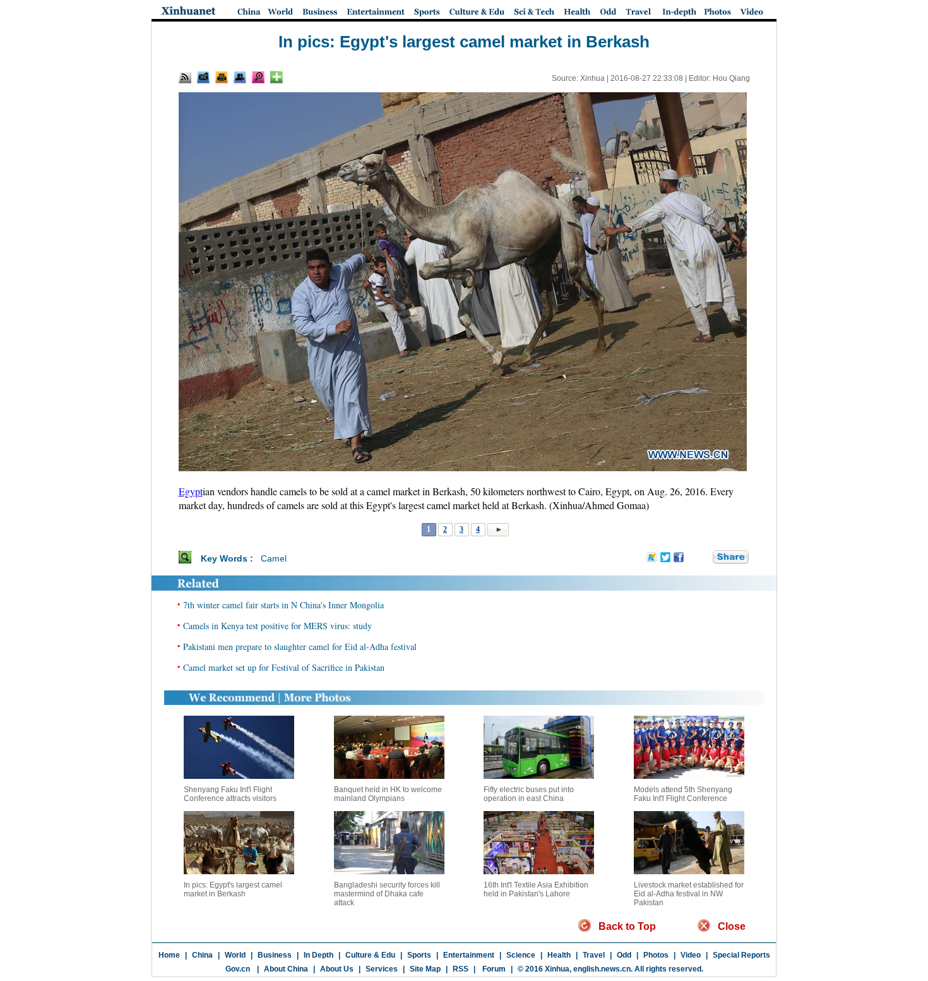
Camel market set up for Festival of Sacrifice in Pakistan (283, 667)
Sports (419, 955)
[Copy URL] (240, 77)
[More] (276, 77)
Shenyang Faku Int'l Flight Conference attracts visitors (230, 794)
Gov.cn (237, 969)
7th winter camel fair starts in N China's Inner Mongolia (283, 605)
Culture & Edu (370, 955)
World (235, 955)
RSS (460, 969)
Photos (656, 955)
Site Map (425, 969)
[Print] (221, 77)
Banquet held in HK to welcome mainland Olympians (388, 794)
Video (691, 955)
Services (382, 969)
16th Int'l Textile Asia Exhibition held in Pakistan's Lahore (536, 889)
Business (275, 955)
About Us (337, 969)
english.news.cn (602, 969)
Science (520, 955)
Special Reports (741, 955)
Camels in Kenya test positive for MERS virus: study (277, 626)
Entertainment (468, 955)
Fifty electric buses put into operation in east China (529, 794)
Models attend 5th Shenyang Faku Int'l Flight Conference (683, 794)
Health (559, 955)
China (202, 955)
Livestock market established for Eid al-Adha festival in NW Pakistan (689, 894)
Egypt (191, 491)
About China (286, 969)
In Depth (318, 955)
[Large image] (258, 77)
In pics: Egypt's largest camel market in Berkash (233, 889)
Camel (274, 558)
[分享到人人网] (704, 557)
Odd (624, 955)
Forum (493, 969)
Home (169, 955)
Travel (594, 955)
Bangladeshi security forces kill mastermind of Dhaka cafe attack (387, 894)
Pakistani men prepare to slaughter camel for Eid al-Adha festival (300, 647)
